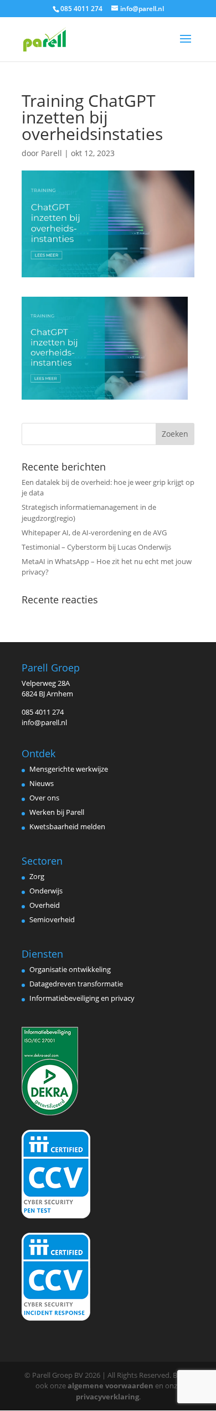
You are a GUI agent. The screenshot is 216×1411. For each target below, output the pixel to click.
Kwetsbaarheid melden (67, 826)
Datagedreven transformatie (76, 984)
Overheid (44, 905)
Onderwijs (46, 891)
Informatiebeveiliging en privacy (82, 998)
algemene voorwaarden (110, 1386)
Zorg (36, 876)
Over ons (44, 798)
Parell (51, 153)
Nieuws (41, 783)
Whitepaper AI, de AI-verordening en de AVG (94, 532)
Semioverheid (52, 919)
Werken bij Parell (56, 812)
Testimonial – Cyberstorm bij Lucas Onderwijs (96, 547)
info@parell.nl (44, 722)
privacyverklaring (107, 1397)
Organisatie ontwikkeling (70, 969)
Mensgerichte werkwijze (68, 769)
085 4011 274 (43, 712)
